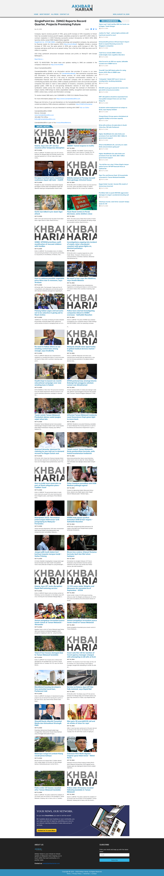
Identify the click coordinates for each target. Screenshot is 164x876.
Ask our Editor (84, 107)
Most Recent (45, 14)
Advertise (86, 873)
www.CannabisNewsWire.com (44, 115)
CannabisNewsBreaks (69, 73)
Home (36, 14)
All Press (54, 14)
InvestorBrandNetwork (63, 122)
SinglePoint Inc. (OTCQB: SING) (45, 42)
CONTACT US (64, 14)
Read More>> (39, 59)
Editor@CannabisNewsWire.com (45, 119)
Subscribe (114, 860)
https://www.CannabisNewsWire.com (68, 99)
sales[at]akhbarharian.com (51, 863)
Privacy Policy (77, 873)
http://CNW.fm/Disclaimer (84, 104)
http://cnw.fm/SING (57, 64)
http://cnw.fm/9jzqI (70, 44)
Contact (94, 873)
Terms (69, 873)
